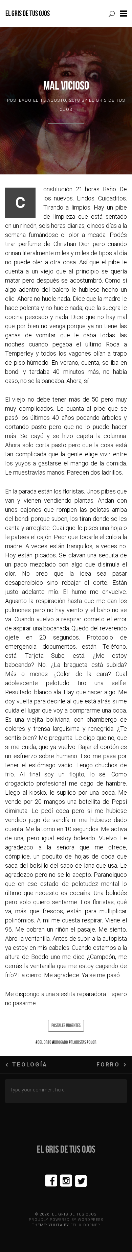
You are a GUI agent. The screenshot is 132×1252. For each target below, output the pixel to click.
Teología (29, 1064)
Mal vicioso (66, 85)
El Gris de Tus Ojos (27, 13)
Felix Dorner (85, 1225)
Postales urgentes (66, 1025)
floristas (78, 1042)
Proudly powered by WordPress (66, 1220)
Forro (108, 1064)
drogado (61, 1042)
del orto (44, 1042)
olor (92, 1042)
